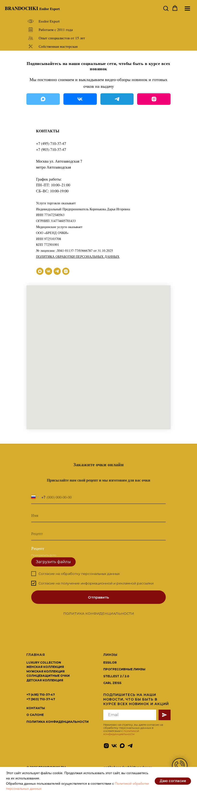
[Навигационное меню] (187, 8)
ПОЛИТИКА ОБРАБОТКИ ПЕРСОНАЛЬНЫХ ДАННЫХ (77, 256)
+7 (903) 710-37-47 (51, 149)
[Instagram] (154, 99)
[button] (166, 8)
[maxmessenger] (39, 271)
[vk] (48, 271)
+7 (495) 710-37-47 (51, 143)
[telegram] (57, 271)
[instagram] (65, 271)
